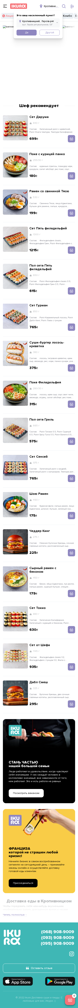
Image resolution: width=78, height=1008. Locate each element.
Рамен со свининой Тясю (49, 191)
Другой (49, 32)
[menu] (5, 6)
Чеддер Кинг (39, 531)
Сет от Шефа (39, 645)
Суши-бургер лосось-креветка (46, 344)
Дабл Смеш (38, 682)
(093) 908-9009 (57, 938)
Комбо (67, 15)
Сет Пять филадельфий (48, 228)
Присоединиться (23, 883)
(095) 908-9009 (57, 943)
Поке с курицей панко (47, 154)
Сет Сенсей (38, 456)
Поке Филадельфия (45, 382)
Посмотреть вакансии (26, 793)
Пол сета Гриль (41, 419)
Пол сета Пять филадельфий (40, 267)
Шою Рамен (38, 494)
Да (26, 32)
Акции (10, 15)
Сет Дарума (39, 117)
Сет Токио (37, 608)
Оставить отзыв (41, 968)
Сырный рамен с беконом (42, 570)
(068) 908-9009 (57, 932)
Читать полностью (14, 915)
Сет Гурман (38, 305)
